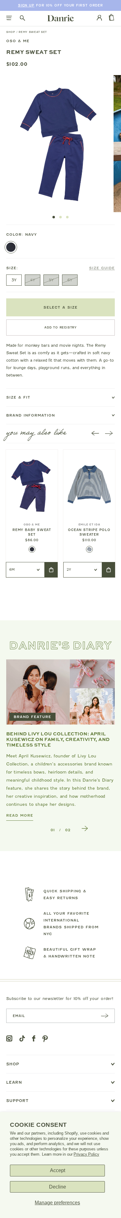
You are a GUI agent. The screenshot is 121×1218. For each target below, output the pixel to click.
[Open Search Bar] (22, 18)
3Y (13, 280)
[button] (53, 217)
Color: (21, 234)
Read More (19, 815)
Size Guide (102, 268)
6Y (69, 280)
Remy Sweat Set (33, 31)
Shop (10, 31)
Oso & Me (17, 41)
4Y (32, 280)
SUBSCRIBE (105, 1016)
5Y (51, 280)
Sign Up (26, 5)
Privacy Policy (86, 1154)
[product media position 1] (58, 143)
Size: (60, 268)
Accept (57, 1170)
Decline (57, 1186)
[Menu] (9, 18)
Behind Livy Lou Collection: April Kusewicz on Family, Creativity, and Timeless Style (58, 739)
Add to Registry (60, 327)
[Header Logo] (60, 18)
